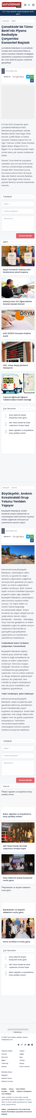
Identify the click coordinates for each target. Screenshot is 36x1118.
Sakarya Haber (7, 1051)
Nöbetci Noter (7, 1078)
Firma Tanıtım (25, 1067)
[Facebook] (22, 1045)
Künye (11, 1089)
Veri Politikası (6, 1094)
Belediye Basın (7, 1072)
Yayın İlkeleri (20, 1089)
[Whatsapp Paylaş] (32, 77)
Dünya (22, 1063)
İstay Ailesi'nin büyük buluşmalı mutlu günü (18, 13)
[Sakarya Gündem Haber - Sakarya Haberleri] (12, 5)
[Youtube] (29, 1045)
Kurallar (4, 1091)
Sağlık (22, 1054)
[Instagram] (25, 1045)
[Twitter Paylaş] (28, 77)
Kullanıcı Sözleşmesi (24, 1091)
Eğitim (14, 21)
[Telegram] (32, 1045)
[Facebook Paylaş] (32, 80)
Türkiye (22, 1060)
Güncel (14, 488)
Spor (21, 1057)
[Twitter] (19, 1045)
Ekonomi (5, 1057)
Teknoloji (5, 1063)
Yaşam (22, 1051)
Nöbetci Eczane (7, 1081)
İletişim (4, 1089)
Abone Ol (7, 77)
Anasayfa (5, 21)
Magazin (5, 1075)
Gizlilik (12, 1091)
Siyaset (4, 1067)
